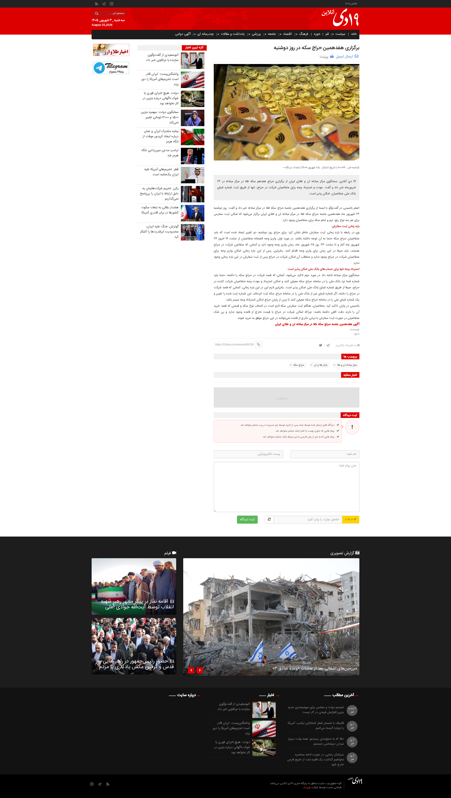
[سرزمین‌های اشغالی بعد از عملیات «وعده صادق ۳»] (271, 617)
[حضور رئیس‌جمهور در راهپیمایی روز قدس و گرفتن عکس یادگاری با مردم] (134, 646)
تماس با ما (351, 3)
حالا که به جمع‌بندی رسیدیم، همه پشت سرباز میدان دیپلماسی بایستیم (316, 741)
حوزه (317, 34)
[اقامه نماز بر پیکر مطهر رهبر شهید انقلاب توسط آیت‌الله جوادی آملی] (134, 586)
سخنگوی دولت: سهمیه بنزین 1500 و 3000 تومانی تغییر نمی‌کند (160, 117)
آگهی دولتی (183, 34)
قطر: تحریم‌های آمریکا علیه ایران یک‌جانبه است (161, 172)
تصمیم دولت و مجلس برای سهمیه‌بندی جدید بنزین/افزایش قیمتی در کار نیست (316, 710)
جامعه (272, 34)
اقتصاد (287, 34)
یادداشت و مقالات (233, 34)
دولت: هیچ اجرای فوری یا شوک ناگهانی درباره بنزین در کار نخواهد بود (161, 98)
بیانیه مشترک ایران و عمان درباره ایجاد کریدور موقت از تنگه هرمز (161, 136)
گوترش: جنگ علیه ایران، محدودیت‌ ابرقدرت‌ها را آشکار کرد (159, 232)
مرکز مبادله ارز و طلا (347, 365)
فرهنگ (303, 34)
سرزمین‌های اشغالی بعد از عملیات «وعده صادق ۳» (314, 669)
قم (327, 34)
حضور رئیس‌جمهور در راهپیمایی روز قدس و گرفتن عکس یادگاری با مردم (135, 664)
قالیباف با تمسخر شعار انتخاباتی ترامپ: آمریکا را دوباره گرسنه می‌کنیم (316, 726)
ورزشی (256, 34)
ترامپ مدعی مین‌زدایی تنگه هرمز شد (160, 153)
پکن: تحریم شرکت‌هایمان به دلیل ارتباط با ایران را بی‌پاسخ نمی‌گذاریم (159, 194)
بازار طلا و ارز (320, 365)
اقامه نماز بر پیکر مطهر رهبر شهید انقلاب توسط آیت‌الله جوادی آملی (137, 604)
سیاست (340, 34)
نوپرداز (307, 787)
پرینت (325, 56)
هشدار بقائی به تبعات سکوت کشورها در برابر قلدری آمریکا (160, 210)
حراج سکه (298, 365)
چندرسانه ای (205, 34)
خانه (354, 34)
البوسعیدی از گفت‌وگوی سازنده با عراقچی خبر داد (162, 57)
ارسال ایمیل (344, 57)
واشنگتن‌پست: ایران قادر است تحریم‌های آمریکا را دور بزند (160, 79)
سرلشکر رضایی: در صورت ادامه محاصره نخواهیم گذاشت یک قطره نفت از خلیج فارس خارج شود (315, 759)
